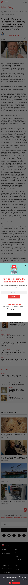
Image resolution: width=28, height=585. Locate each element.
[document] (14, 292)
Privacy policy (16, 582)
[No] (25, 579)
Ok (10, 582)
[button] (26, 265)
